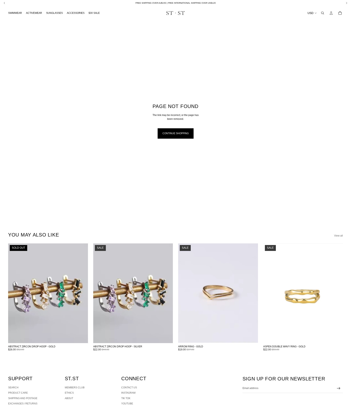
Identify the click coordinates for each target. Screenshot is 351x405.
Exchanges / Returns (22, 403)
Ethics (69, 392)
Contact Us (129, 387)
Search (13, 387)
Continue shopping (175, 133)
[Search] (322, 13)
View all (338, 235)
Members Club (74, 387)
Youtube (127, 403)
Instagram (128, 392)
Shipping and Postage (22, 398)
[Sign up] (338, 388)
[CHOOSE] (166, 337)
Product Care (18, 392)
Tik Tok (125, 398)
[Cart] (340, 13)
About (69, 398)
